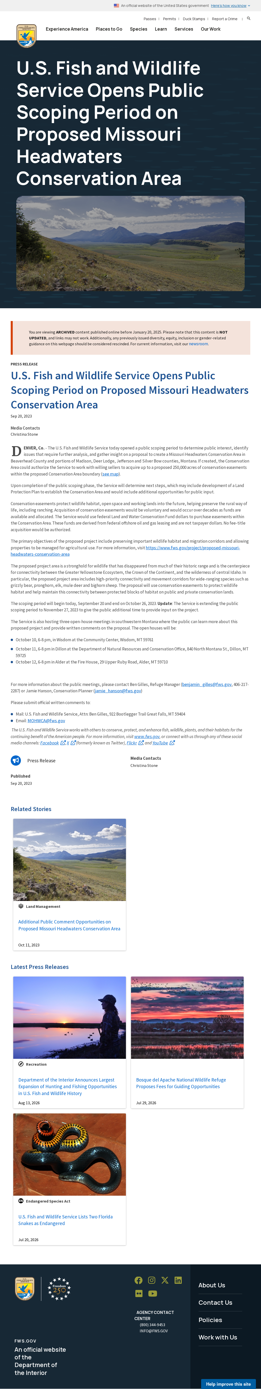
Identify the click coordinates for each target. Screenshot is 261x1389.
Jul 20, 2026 (28, 1239)
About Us (212, 1285)
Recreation (36, 1064)
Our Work (210, 29)
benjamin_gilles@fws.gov (206, 684)
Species (138, 29)
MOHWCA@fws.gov (46, 720)
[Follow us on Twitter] (167, 1281)
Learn (161, 29)
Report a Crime (225, 18)
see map (110, 474)
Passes (150, 18)
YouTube (160, 743)
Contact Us (215, 1302)
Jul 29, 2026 (146, 1102)
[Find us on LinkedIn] (180, 1281)
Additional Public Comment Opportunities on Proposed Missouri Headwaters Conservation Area (69, 925)
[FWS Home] (26, 36)
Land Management (43, 906)
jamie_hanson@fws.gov (118, 691)
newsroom (198, 344)
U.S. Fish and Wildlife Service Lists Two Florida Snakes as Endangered (65, 1220)
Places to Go (109, 29)
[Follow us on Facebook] (140, 1281)
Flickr (132, 743)
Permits (169, 18)
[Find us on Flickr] (140, 1294)
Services (184, 29)
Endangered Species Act (48, 1201)
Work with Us (218, 1337)
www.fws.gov (147, 736)
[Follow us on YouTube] (154, 1294)
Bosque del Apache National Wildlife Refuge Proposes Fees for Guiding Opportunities (181, 1083)
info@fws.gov (154, 1330)
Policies (210, 1319)
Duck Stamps (194, 18)
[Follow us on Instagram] (153, 1281)
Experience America (67, 29)
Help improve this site (228, 1384)
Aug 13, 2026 (29, 1102)
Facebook (49, 743)
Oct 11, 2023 (29, 944)
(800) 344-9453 (152, 1324)
